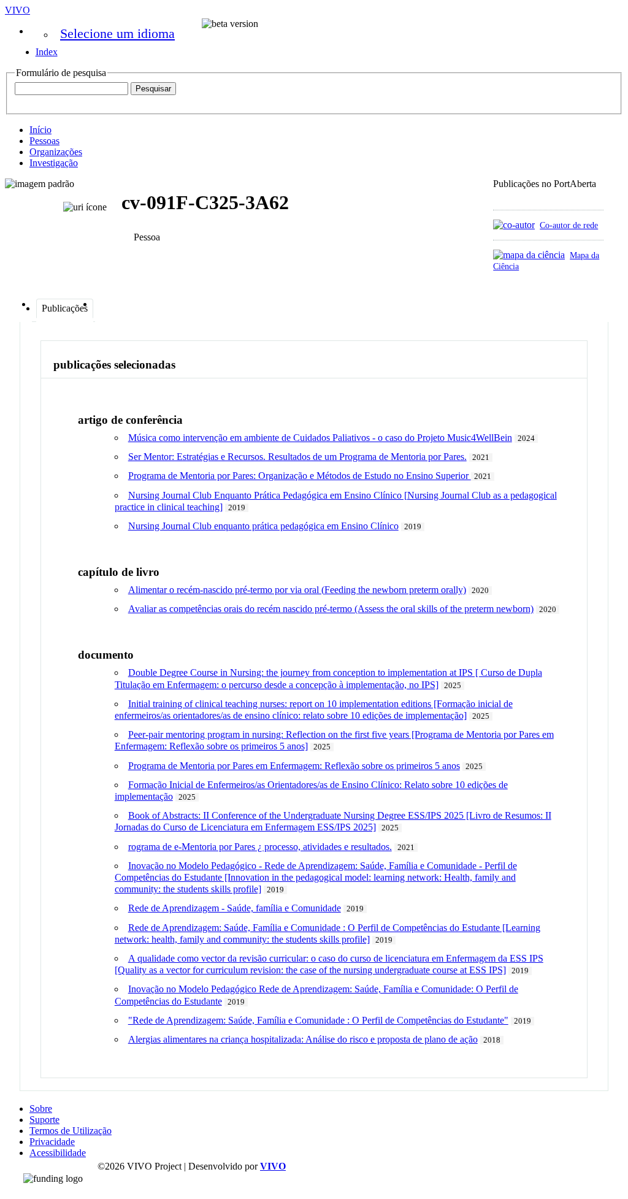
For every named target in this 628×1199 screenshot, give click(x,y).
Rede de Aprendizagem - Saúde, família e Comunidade (234, 908)
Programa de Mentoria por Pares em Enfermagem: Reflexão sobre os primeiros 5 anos (294, 765)
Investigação (53, 163)
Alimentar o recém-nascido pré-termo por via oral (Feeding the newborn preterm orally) (297, 589)
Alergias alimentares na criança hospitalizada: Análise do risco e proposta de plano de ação (303, 1039)
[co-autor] (514, 225)
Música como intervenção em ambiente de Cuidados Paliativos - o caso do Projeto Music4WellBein (320, 437)
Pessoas (44, 141)
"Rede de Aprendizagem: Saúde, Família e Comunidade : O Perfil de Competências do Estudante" (318, 1020)
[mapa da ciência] (529, 255)
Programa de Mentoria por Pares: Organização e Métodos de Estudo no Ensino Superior (299, 475)
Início (40, 129)
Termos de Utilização (70, 1130)
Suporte (44, 1119)
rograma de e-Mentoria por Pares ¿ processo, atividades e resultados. (260, 846)
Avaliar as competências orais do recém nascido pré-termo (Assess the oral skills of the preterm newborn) (331, 608)
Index (47, 52)
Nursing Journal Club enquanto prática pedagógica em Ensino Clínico (263, 526)
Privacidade (52, 1141)
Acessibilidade (57, 1152)
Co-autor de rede (569, 225)
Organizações (55, 152)
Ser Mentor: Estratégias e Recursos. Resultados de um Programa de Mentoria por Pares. (297, 456)
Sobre (40, 1108)
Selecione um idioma (117, 33)
